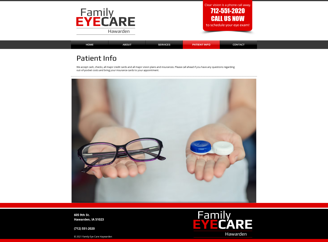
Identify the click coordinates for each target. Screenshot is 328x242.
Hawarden (236, 234)
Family (214, 214)
